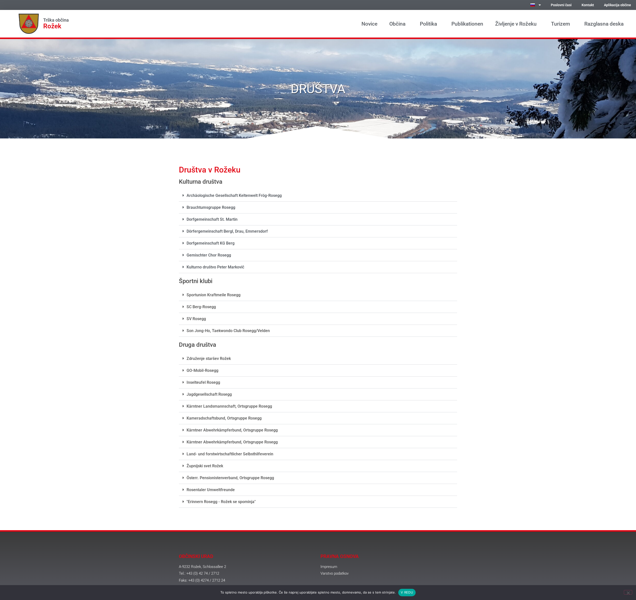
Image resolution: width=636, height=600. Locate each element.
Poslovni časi (561, 5)
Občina (397, 24)
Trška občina (56, 20)
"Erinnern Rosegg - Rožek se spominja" (221, 501)
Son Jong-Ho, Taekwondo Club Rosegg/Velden (228, 330)
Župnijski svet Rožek (205, 466)
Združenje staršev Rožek (209, 358)
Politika (428, 24)
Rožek (52, 26)
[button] (318, 196)
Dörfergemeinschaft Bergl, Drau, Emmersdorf (227, 231)
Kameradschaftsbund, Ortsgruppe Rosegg (224, 418)
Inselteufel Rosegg (203, 382)
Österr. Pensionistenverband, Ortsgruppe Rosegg (230, 477)
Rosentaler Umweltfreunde (211, 489)
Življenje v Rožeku (516, 24)
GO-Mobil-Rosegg (202, 370)
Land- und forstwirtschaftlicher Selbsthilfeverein (230, 454)
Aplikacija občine (617, 5)
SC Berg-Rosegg (201, 306)
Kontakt (588, 5)
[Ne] (628, 592)
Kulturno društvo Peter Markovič (215, 267)
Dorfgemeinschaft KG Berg (211, 243)
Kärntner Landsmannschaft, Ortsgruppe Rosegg (229, 406)
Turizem (560, 24)
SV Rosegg (196, 318)
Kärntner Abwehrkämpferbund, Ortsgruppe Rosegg (232, 430)
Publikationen (467, 24)
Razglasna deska (604, 24)
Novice (369, 24)
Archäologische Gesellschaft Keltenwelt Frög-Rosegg (234, 195)
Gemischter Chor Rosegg (209, 255)
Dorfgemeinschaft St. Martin (212, 219)
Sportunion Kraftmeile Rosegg (213, 295)
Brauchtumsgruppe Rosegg (211, 207)
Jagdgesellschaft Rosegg (209, 394)
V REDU (407, 592)
